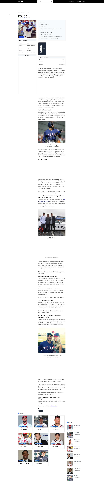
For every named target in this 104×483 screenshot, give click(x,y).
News (84, 1)
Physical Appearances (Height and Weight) (49, 38)
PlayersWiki (54, 406)
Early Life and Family (45, 24)
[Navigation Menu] (19, 1)
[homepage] (22, 1)
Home (19, 12)
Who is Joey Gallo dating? (46, 34)
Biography (78, 1)
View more (27, 55)
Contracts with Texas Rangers (46, 32)
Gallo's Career (43, 26)
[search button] (51, 1)
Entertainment (72, 1)
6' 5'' (44, 48)
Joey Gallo (40, 410)
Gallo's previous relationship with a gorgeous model (51, 36)
